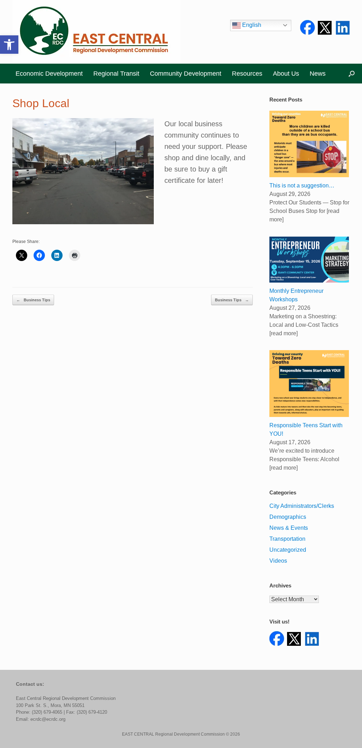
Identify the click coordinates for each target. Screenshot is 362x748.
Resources (247, 73)
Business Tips (33, 300)
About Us (286, 73)
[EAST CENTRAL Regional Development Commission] (96, 32)
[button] (9, 44)
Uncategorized (287, 550)
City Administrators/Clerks (301, 506)
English (251, 25)
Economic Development (49, 73)
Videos (278, 561)
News (318, 73)
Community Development (185, 73)
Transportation (287, 539)
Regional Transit (116, 73)
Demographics (287, 517)
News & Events (288, 528)
